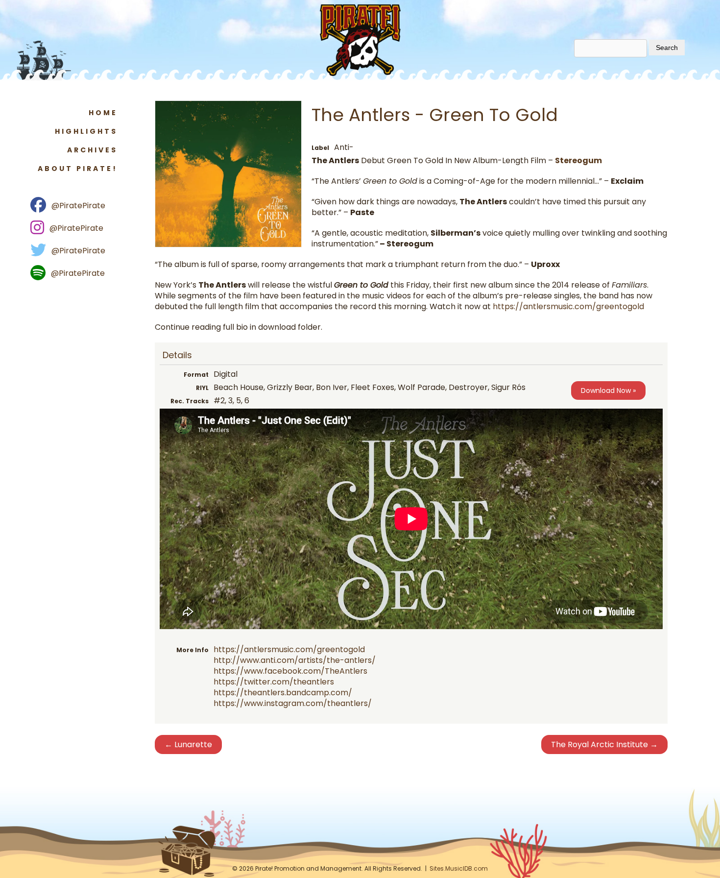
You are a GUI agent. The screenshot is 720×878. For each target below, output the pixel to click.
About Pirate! (78, 168)
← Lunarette (188, 744)
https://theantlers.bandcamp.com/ (283, 692)
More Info (192, 650)
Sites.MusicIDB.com (459, 868)
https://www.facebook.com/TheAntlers (290, 671)
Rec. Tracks (189, 401)
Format (196, 374)
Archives (92, 150)
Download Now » (608, 390)
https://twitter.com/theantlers (274, 681)
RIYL (202, 388)
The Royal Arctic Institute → (604, 744)
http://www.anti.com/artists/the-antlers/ (295, 660)
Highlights (86, 131)
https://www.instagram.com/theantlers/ (293, 703)
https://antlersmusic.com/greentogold (568, 306)
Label (320, 148)
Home (103, 113)
